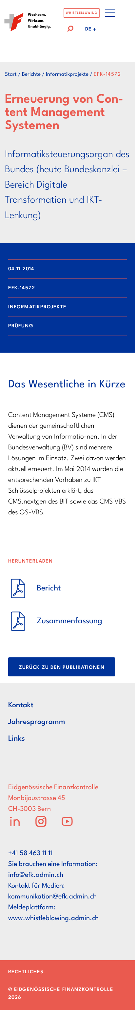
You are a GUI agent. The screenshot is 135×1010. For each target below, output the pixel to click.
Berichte (31, 74)
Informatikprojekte (67, 74)
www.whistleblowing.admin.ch (53, 918)
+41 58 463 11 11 (30, 853)
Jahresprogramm (36, 722)
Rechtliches (26, 972)
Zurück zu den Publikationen (62, 667)
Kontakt (20, 705)
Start (11, 74)
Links (16, 738)
